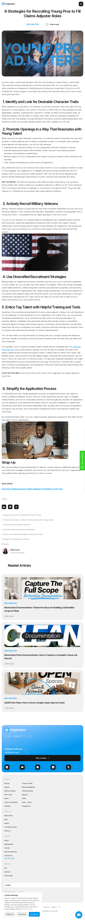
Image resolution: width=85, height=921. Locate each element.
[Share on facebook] (10, 507)
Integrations (26, 806)
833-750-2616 (9, 858)
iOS (5, 868)
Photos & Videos (10, 791)
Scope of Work (27, 783)
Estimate (7, 806)
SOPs (24, 798)
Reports (25, 795)
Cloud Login (8, 875)
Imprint (54, 907)
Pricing (6, 783)
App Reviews (8, 844)
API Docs (7, 831)
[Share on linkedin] (4, 507)
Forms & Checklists (11, 802)
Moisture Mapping (28, 787)
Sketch (7, 787)
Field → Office (27, 802)
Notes (6, 798)
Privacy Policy (27, 909)
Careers (7, 848)
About (6, 840)
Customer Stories (10, 827)
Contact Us (8, 855)
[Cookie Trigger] (60, 907)
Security (46, 907)
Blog (5, 819)
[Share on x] (16, 507)
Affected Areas (27, 791)
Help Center (8, 815)
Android (7, 872)
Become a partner (10, 852)
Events (6, 823)
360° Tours (8, 795)
